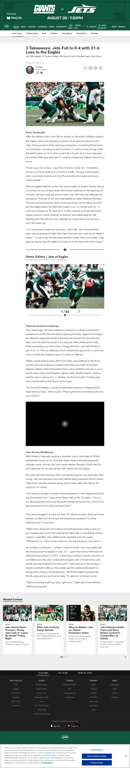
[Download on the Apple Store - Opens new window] (56, 726)
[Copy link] (101, 68)
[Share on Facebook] (85, 69)
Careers (16, 689)
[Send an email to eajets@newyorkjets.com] (41, 72)
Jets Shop (15, 697)
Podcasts (114, 697)
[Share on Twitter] (90, 69)
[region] (65, 756)
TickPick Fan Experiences (41, 714)
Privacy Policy (47, 763)
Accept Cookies (97, 763)
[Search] (87, 26)
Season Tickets (42, 689)
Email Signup (15, 701)
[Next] (79, 311)
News (114, 680)
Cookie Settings (97, 750)
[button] (65, 424)
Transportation (70, 697)
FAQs (16, 684)
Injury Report (93, 705)
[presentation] (126, 657)
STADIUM (70, 680)
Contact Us (16, 705)
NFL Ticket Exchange (42, 705)
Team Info (93, 680)
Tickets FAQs (41, 710)
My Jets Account (41, 684)
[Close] (126, 756)
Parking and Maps (70, 693)
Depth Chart (93, 701)
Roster (93, 684)
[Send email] (96, 69)
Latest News (115, 684)
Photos (114, 693)
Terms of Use (15, 693)
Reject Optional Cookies (96, 756)
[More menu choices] (83, 26)
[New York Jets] (65, 737)
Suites (41, 701)
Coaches (93, 693)
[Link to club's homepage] (6, 26)
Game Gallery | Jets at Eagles (47, 256)
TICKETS (42, 680)
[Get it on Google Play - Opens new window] (73, 727)
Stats (93, 710)
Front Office (94, 697)
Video (115, 689)
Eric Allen (39, 67)
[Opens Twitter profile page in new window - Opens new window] (37, 72)
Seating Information (69, 684)
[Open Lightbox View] (65, 292)
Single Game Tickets (42, 697)
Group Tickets (41, 693)
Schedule (93, 689)
